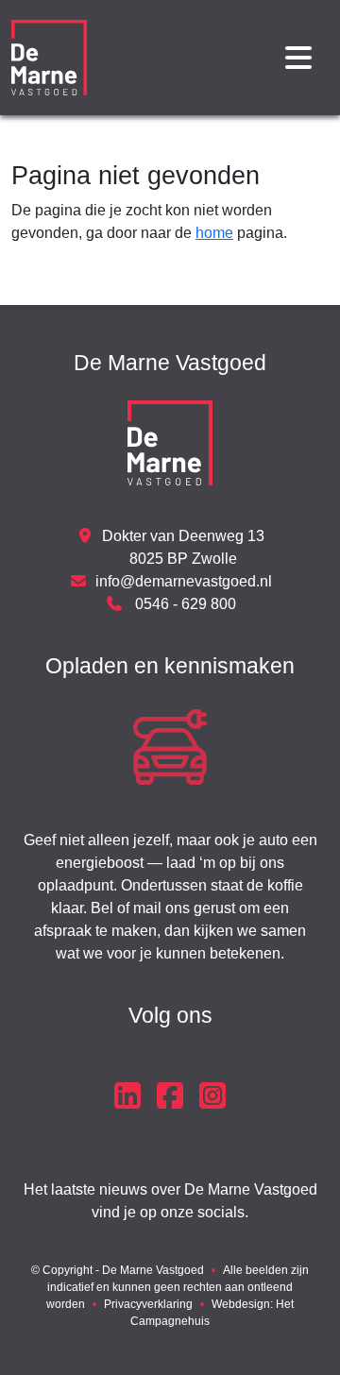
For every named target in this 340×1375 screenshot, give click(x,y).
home (214, 233)
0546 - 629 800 (183, 604)
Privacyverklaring (148, 1304)
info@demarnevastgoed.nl (183, 581)
